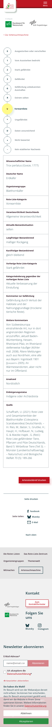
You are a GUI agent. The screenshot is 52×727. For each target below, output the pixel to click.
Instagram (43, 628)
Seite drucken (31, 499)
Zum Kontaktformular (37, 603)
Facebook (34, 511)
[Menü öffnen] (45, 4)
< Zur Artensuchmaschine (15, 34)
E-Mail (35, 522)
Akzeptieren (26, 721)
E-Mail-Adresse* (11, 656)
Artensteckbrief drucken (34, 480)
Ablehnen (26, 713)
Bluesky (36, 516)
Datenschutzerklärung (35, 705)
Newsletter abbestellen (17, 680)
